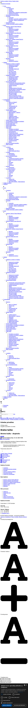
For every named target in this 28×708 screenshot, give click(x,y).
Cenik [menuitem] (10, 104)
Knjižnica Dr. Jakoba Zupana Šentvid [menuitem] (14, 39)
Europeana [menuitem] (11, 165)
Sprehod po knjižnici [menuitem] (13, 13)
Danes (6, 453)
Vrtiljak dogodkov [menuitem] (7, 183)
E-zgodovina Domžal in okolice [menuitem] (16, 84)
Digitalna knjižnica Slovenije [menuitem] (15, 88)
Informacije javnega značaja (9, 469)
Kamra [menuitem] (10, 86)
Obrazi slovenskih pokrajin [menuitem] (15, 95)
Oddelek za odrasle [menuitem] (10, 75)
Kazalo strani (15, 1)
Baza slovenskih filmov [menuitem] (14, 151)
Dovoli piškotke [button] (7, 705)
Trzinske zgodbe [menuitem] (13, 94)
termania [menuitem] (11, 175)
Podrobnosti (20, 692)
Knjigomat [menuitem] (11, 113)
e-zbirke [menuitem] (8, 152)
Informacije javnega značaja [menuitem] (12, 15)
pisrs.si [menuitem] (10, 176)
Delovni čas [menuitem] (11, 103)
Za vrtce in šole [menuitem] (12, 71)
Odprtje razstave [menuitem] (13, 136)
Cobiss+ (5, 495)
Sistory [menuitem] (10, 163)
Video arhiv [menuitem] (8, 128)
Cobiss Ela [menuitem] (11, 149)
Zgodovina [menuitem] (11, 8)
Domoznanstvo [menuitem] (12, 131)
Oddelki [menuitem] (5, 62)
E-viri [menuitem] (4, 145)
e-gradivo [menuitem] (8, 147)
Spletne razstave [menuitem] (13, 85)
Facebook (3, 418)
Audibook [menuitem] (11, 148)
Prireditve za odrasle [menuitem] (14, 129)
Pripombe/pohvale (7, 473)
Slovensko (5, 405)
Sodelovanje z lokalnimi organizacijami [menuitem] (18, 12)
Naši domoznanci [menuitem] (13, 93)
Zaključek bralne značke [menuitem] (14, 135)
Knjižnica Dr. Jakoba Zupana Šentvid (11, 482)
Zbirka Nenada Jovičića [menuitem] (14, 90)
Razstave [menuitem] (11, 67)
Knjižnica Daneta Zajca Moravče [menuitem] (13, 33)
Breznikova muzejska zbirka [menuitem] (15, 92)
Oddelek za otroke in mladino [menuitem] (13, 63)
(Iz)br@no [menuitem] (11, 115)
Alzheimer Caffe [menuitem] (12, 138)
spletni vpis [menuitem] (11, 179)
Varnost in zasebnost (6, 517)
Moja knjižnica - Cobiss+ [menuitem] (14, 112)
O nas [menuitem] (4, 6)
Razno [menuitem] (10, 142)
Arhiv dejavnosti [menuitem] (12, 72)
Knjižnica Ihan (6, 485)
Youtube (21, 418)
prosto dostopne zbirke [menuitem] (11, 156)
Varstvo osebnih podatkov (9, 471)
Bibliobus (5, 486)
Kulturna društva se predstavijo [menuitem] (16, 134)
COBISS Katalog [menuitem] (12, 111)
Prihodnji (10, 453)
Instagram (10, 418)
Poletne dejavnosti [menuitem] (13, 79)
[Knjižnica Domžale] (5, 3)
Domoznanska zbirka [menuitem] (11, 81)
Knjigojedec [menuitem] (11, 167)
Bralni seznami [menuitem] (9, 144)
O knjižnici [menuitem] (8, 7)
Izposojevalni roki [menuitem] (13, 106)
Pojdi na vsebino (4, 1)
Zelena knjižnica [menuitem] (12, 74)
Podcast (16, 418)
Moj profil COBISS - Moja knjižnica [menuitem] (17, 181)
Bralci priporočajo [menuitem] (13, 119)
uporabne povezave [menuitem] (10, 169)
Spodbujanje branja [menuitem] (13, 66)
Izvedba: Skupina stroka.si (20, 517)
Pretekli (2, 453)
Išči (14, 414)
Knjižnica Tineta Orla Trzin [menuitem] (12, 45)
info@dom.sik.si (5, 513)
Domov (10, 1)
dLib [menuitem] (10, 161)
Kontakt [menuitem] (10, 10)
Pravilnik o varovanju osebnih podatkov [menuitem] (18, 19)
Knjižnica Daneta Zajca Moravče (10, 481)
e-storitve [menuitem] (8, 178)
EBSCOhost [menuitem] (11, 153)
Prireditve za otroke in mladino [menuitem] (16, 130)
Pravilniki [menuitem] (8, 16)
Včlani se (5, 491)
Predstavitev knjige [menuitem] (13, 133)
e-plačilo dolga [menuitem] (12, 107)
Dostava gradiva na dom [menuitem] (11, 122)
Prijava (12, 517)
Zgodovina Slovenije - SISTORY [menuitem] (16, 97)
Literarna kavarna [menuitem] (13, 140)
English (5, 406)
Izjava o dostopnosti (8, 496)
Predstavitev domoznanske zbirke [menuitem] (17, 83)
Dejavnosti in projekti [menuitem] (14, 29)
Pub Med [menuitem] (11, 162)
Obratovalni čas (7, 492)
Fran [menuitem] (10, 174)
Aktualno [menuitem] (11, 28)
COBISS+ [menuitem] (5, 184)
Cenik (4, 494)
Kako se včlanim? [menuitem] (13, 102)
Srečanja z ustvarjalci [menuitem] (14, 139)
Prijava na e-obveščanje (8, 474)
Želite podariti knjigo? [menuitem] (11, 125)
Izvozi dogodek (6, 439)
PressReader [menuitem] (12, 154)
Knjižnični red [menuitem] (12, 108)
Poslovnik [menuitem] (11, 17)
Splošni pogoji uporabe (8, 498)
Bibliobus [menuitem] (8, 58)
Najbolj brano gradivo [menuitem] (14, 117)
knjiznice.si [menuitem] (11, 171)
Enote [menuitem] (4, 25)
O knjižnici (5, 468)
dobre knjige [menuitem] (12, 170)
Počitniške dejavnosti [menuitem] (14, 69)
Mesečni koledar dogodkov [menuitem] (12, 143)
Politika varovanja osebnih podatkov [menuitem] (14, 24)
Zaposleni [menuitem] (11, 11)
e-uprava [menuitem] (11, 172)
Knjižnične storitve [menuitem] (10, 22)
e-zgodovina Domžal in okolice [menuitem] (16, 158)
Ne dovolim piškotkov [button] (19, 705)
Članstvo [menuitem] (8, 101)
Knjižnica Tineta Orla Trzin (9, 483)
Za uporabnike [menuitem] (6, 99)
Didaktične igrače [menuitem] (13, 116)
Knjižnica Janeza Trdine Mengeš (10, 479)
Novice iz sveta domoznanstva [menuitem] (16, 98)
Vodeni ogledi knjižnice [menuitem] (11, 120)
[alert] (14, 695)
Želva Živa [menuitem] (11, 70)
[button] (14, 703)
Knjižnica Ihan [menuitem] (9, 52)
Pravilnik (5, 470)
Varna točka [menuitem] (8, 126)
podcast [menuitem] (8, 166)
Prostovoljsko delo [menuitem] (10, 124)
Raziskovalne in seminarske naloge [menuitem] (17, 89)
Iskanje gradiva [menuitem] (9, 110)
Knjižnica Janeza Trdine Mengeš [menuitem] (13, 26)
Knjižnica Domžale (5, 419)
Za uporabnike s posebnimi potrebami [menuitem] (15, 121)
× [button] (26, 685)
